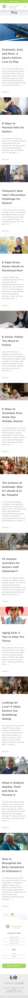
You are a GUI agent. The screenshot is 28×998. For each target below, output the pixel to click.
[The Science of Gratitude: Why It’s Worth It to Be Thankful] (14, 465)
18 (22, 918)
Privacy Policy (9, 991)
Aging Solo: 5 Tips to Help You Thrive (13, 637)
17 (20, 918)
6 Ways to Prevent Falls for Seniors (13, 127)
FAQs (14, 956)
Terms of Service (18, 991)
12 (14, 916)
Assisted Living (14, 937)
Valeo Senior (7, 987)
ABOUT (14, 953)
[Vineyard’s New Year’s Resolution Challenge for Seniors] (14, 173)
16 (25, 916)
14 (20, 916)
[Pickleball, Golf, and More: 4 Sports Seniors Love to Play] (14, 32)
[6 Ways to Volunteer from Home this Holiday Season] (14, 391)
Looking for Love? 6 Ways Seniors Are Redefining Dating (11, 710)
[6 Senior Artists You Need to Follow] (14, 319)
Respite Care (14, 943)
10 (9, 916)
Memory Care (14, 940)
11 (12, 916)
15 (22, 916)
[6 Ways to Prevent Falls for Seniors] (14, 106)
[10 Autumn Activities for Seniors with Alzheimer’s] (14, 541)
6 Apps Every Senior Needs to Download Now (13, 266)
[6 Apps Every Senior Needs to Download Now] (14, 245)
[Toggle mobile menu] (25, 6)
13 (17, 916)
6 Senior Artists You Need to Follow (12, 341)
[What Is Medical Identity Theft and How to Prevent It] (14, 765)
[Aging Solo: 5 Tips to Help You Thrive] (14, 615)
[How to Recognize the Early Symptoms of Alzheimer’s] (14, 841)
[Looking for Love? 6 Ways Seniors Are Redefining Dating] (14, 685)
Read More (5, 92)
